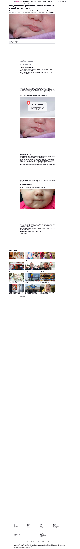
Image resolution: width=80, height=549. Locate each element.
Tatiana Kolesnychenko (14, 41)
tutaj (29, 547)
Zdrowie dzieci (15, 527)
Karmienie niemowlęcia (29, 528)
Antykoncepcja (42, 536)
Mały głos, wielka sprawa (56, 526)
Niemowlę (39, 1)
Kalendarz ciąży (42, 528)
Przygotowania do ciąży (43, 535)
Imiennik (41, 526)
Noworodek (28, 527)
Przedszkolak (50, 1)
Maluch (44, 1)
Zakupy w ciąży (42, 532)
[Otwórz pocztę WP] (57, 1)
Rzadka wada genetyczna (26, 62)
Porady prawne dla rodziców (17, 534)
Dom (14, 533)
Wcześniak (28, 526)
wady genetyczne (25, 180)
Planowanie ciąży (26, 1)
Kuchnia (15, 535)
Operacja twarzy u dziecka (26, 64)
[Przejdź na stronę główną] (17, 1)
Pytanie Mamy (55, 527)
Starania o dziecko (42, 534)
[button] (59, 1)
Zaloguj (63, 1)
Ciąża (31, 1)
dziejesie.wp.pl (41, 231)
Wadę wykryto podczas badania (27, 61)
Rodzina (15, 525)
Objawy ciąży (41, 527)
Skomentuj (53, 233)
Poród (35, 1)
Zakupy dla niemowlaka (29, 532)
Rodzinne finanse (16, 526)
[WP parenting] (19, 1)
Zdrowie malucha (55, 528)
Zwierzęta (15, 532)
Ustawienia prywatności (52, 541)
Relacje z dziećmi (16, 528)
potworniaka (49, 90)
